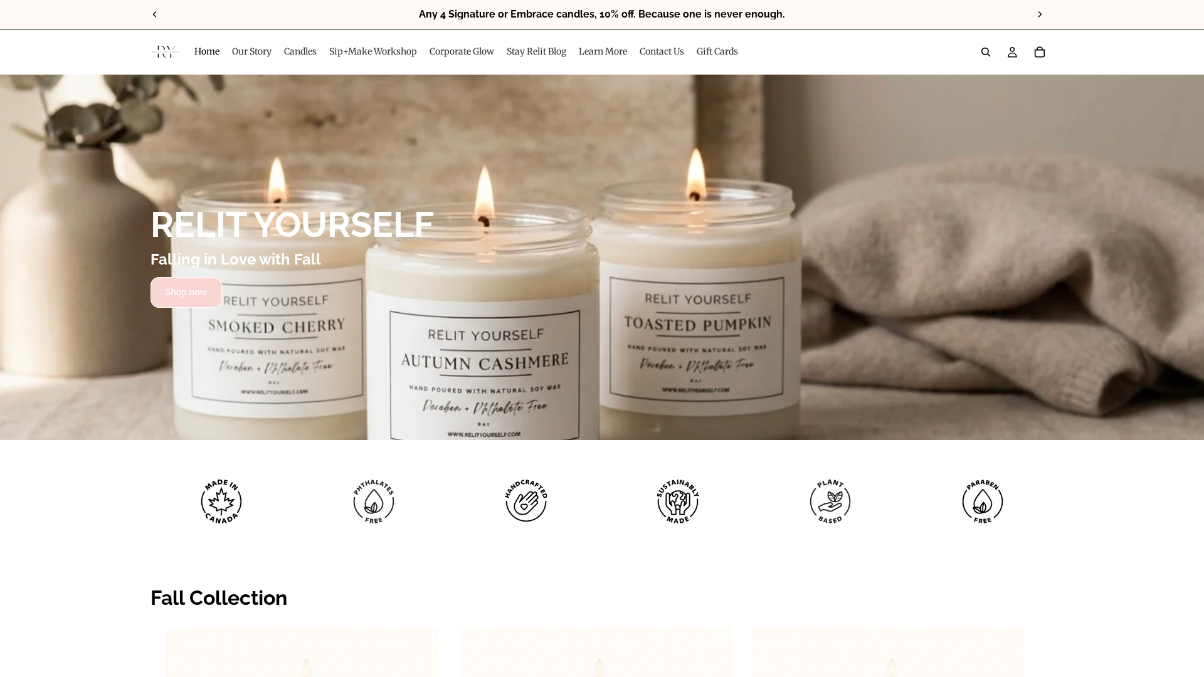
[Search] (986, 52)
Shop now (186, 292)
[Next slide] (1040, 14)
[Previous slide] (155, 14)
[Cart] (1040, 52)
